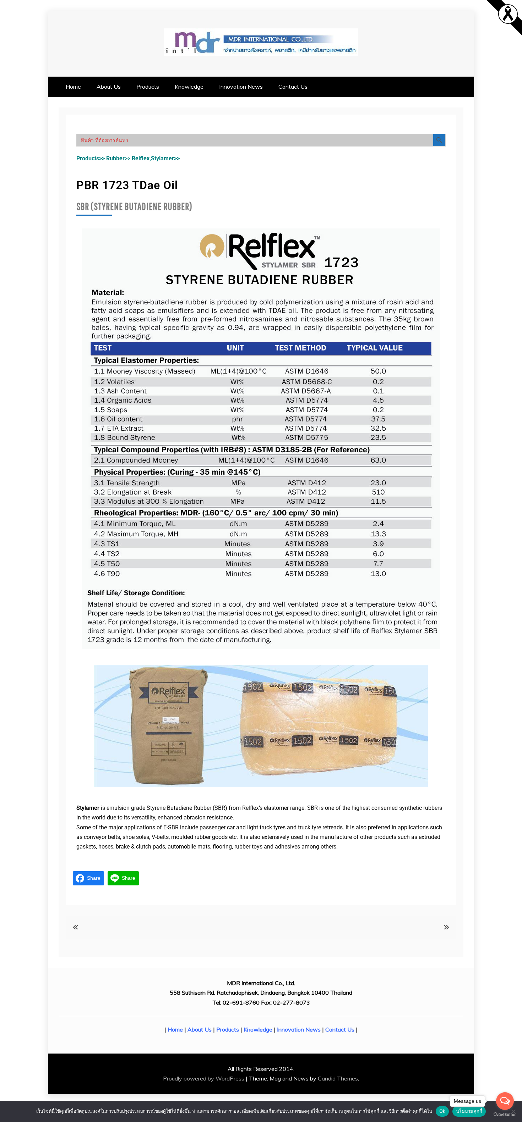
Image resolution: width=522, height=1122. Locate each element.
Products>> (90, 158)
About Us (109, 86)
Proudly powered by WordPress (204, 1078)
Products (147, 86)
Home (73, 86)
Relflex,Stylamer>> (156, 158)
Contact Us (293, 86)
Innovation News (241, 86)
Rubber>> (118, 158)
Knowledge (189, 86)
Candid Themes (338, 1078)
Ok (442, 1111)
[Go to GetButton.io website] (505, 1114)
